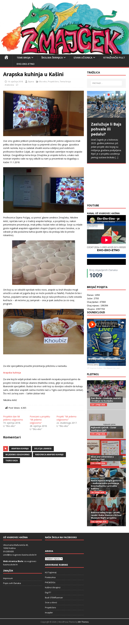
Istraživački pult (114, 57)
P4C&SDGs (50, 582)
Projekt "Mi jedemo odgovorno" (66, 418)
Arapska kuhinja (12, 372)
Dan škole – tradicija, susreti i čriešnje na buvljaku (106, 399)
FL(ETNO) (93, 374)
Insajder (49, 612)
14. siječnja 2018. (15, 81)
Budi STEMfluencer (54, 597)
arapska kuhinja (20, 448)
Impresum (8, 578)
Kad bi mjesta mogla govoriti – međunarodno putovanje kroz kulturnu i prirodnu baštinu (106, 484)
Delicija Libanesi (42, 448)
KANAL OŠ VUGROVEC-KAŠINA (103, 213)
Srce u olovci (51, 602)
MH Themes (83, 622)
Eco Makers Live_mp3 (112, 368)
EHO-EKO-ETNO (25, 63)
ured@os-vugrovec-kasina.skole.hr (20, 554)
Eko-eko (43, 81)
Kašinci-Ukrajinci (52, 587)
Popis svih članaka (12, 583)
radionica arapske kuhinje (49, 454)
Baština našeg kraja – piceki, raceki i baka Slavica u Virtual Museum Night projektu (106, 515)
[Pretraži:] (106, 83)
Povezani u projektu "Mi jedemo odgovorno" (40, 419)
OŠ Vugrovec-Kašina (94, 368)
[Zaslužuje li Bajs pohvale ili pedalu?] (106, 104)
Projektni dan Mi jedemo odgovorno (13, 418)
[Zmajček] (64, 52)
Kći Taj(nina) (50, 572)
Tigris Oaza (12, 460)
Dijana (31, 81)
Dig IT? (48, 592)
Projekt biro (53, 81)
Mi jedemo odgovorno (18, 454)
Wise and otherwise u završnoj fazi (102, 458)
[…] (102, 194)
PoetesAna (50, 577)
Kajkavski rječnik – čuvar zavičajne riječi (103, 429)
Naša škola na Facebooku (61, 537)
